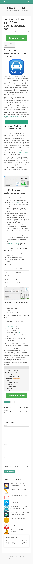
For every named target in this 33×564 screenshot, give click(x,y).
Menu (7, 1)
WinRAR (20, 332)
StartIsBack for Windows (23, 152)
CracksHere (16, 8)
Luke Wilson (6, 31)
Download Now (16, 38)
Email (5, 450)
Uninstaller (11, 326)
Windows (17, 402)
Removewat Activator (14, 243)
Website (6, 457)
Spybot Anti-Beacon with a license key (13, 116)
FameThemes (21, 558)
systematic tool (15, 202)
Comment (7, 425)
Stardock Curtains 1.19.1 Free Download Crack (16, 407)
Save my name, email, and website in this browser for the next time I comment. (16, 467)
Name (5, 444)
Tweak (12, 402)
